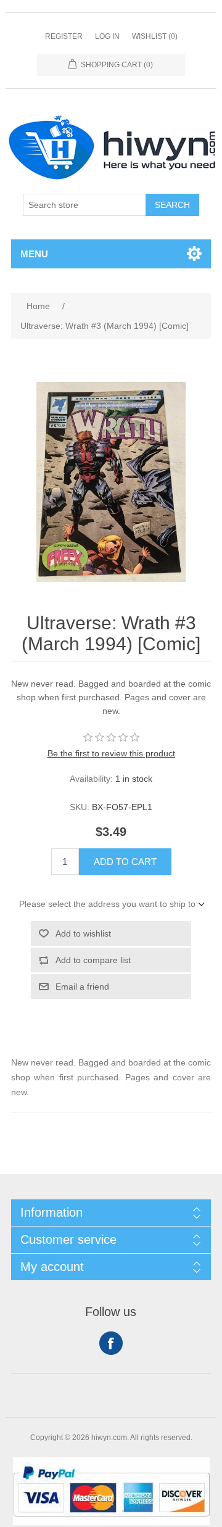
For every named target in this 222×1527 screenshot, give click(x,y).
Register (64, 36)
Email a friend (82, 986)
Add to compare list (93, 960)
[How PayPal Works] (111, 1522)
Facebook (111, 1343)
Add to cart (125, 861)
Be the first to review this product (111, 753)
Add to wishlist (83, 933)
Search (172, 205)
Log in (107, 36)
